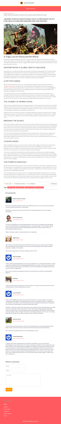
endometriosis (20, 187)
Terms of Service (8, 413)
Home (5, 13)
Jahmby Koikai (11, 187)
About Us (6, 407)
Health (10, 13)
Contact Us (6, 411)
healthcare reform (29, 187)
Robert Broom (30, 8)
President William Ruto (9, 86)
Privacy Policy (7, 409)
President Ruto (39, 187)
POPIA (5, 416)
